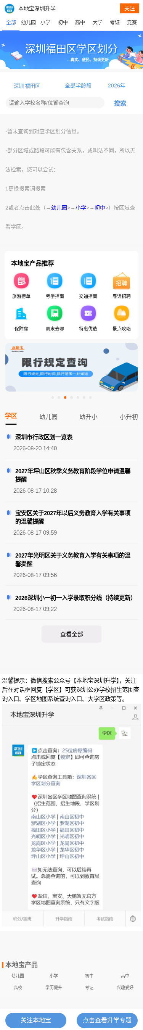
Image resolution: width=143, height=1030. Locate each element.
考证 (115, 22)
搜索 (120, 103)
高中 (80, 22)
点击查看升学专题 (107, 1020)
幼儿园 (28, 22)
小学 (45, 22)
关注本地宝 (36, 1020)
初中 (63, 22)
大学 (98, 22)
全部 (11, 22)
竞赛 (132, 22)
